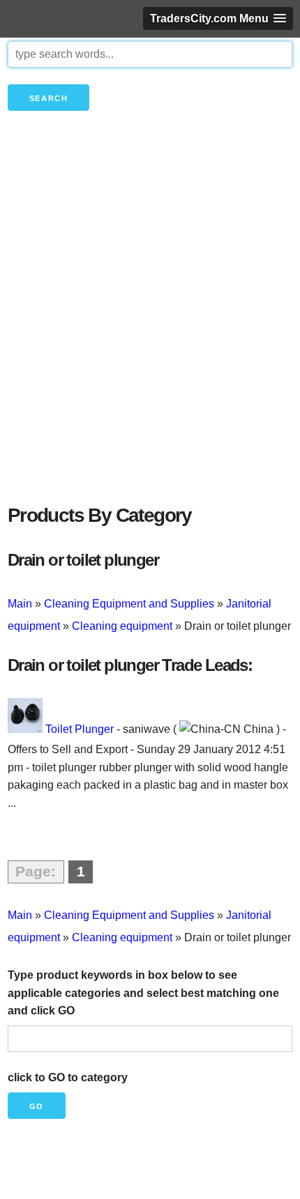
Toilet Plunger (79, 729)
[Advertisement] (150, 331)
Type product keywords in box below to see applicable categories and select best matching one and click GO (143, 992)
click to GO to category (68, 1077)
